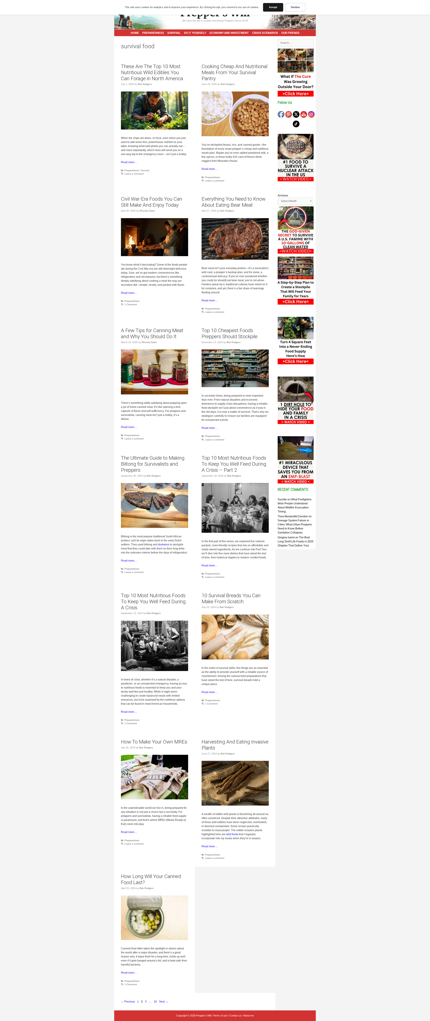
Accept (273, 7)
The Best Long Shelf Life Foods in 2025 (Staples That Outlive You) (295, 541)
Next (163, 1001)
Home (135, 32)
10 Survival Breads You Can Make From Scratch (231, 598)
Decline (295, 7)
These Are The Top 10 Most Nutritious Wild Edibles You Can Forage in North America (152, 72)
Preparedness (153, 32)
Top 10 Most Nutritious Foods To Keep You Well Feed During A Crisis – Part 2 (234, 464)
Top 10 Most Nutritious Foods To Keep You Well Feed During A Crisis (153, 601)
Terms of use (220, 1015)
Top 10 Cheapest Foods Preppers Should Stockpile (229, 333)
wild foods (232, 834)
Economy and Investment (229, 32)
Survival (174, 32)
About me (248, 1015)
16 (156, 1001)
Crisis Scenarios (265, 32)
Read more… (129, 162)
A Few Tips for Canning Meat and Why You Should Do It (152, 333)
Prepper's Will (203, 1015)
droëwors (163, 544)
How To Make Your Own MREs (154, 742)
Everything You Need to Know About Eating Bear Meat (234, 202)
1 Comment (130, 304)
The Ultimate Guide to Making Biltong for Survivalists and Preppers (152, 464)
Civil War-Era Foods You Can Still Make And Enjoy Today (151, 202)
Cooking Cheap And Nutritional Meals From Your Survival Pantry (234, 72)
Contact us (235, 1015)
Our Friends (290, 32)
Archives (283, 195)
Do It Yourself (195, 32)
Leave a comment (134, 174)
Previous (128, 1001)
